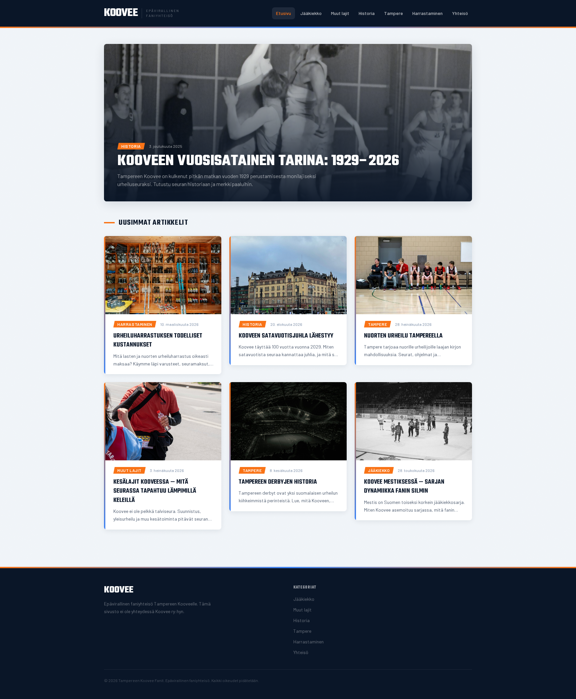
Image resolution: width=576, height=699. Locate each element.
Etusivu (283, 13)
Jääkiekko (311, 13)
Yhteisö (460, 13)
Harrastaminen (427, 13)
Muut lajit (340, 13)
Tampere (393, 13)
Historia (367, 13)
